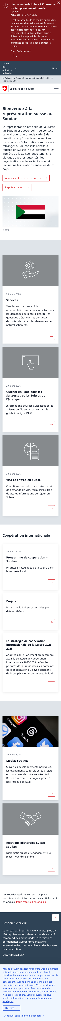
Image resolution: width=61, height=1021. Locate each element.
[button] (55, 917)
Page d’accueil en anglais (31, 902)
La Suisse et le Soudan (22, 88)
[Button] (15, 55)
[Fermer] (58, 2)
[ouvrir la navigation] (56, 88)
